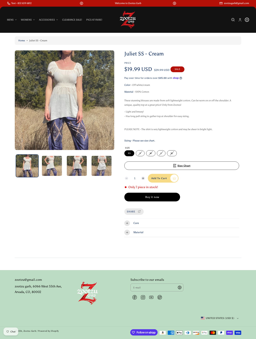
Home (21, 40)
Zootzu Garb (30, 331)
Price (127, 63)
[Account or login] (240, 20)
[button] (81, 3)
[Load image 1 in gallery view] (27, 165)
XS (129, 153)
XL (172, 154)
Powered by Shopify (48, 331)
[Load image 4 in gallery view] (101, 166)
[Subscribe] (179, 287)
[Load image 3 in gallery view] (76, 166)
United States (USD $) (220, 318)
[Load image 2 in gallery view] (52, 166)
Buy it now (152, 197)
